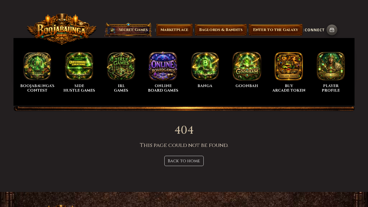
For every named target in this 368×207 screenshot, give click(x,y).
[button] (128, 30)
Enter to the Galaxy (275, 29)
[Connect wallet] (332, 30)
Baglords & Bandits (220, 29)
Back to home (184, 161)
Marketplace (174, 29)
